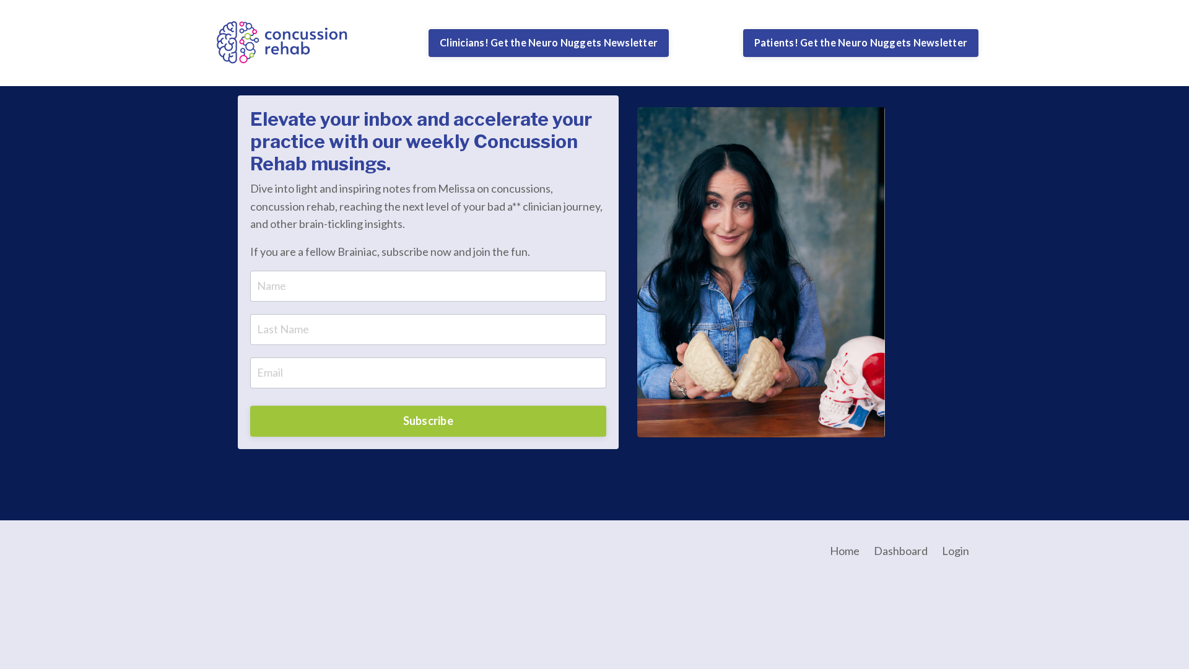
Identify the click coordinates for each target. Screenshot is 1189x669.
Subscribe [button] (428, 420)
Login (955, 551)
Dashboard (901, 551)
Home (845, 551)
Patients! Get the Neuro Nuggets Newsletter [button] (861, 42)
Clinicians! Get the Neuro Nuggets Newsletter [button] (549, 42)
